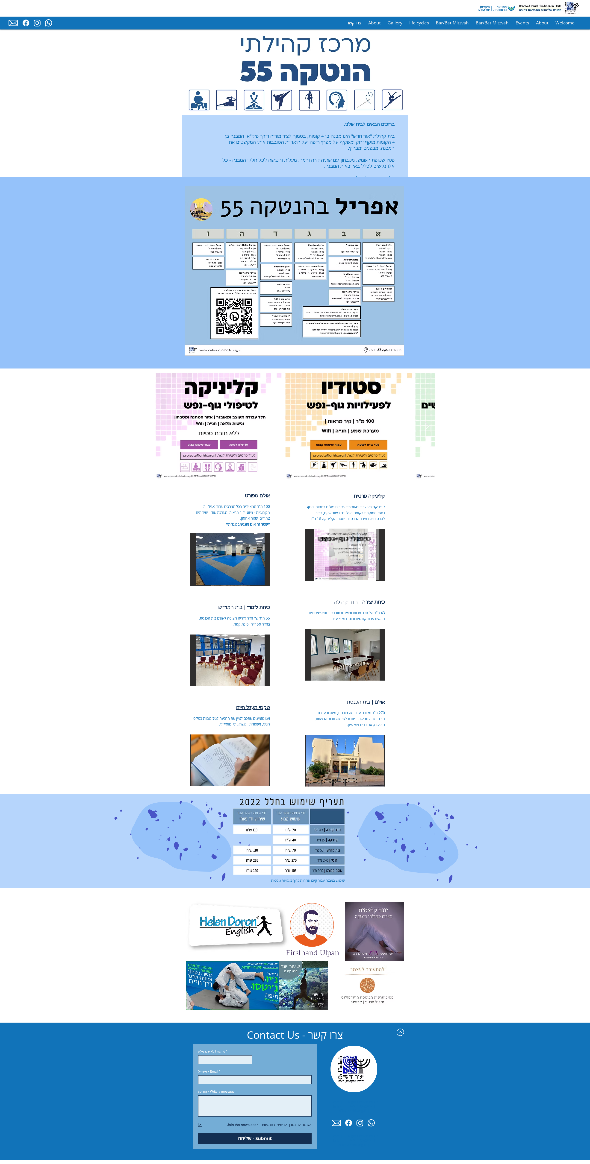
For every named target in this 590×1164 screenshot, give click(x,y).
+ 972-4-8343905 (359, 1106)
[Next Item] (427, 426)
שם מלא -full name (212, 1051)
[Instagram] (37, 22)
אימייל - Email (209, 1071)
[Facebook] (25, 22)
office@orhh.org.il (352, 1110)
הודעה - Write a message (216, 1091)
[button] (345, 655)
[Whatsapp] (48, 22)
